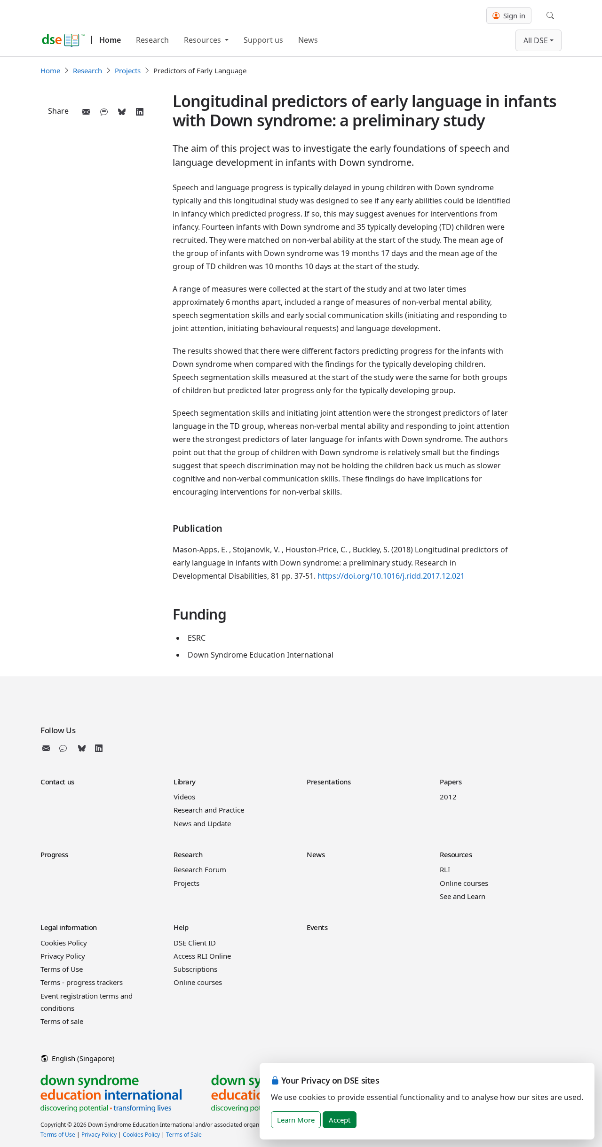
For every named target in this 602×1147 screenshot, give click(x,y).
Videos (184, 796)
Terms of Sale (184, 1135)
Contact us (57, 781)
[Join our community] (64, 748)
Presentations (328, 781)
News (308, 40)
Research (152, 40)
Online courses (464, 883)
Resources (203, 40)
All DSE (535, 40)
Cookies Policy (63, 942)
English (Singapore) (82, 1058)
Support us (263, 40)
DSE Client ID (195, 942)
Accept (339, 1119)
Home (110, 40)
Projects (128, 70)
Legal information (68, 927)
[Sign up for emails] (47, 748)
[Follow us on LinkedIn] (98, 748)
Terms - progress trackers (81, 982)
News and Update (202, 823)
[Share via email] (86, 112)
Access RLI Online (202, 956)
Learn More (296, 1119)
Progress (54, 854)
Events (317, 927)
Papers (450, 781)
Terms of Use (61, 969)
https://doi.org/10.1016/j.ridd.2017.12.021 (391, 576)
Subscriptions (195, 969)
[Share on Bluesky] (122, 112)
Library (185, 781)
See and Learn (462, 896)
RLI (445, 869)
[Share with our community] (104, 112)
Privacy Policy (62, 956)
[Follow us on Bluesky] (81, 748)
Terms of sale (61, 1021)
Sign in (513, 15)
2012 (448, 796)
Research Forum (200, 869)
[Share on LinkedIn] (140, 112)
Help (181, 927)
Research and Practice (209, 809)
